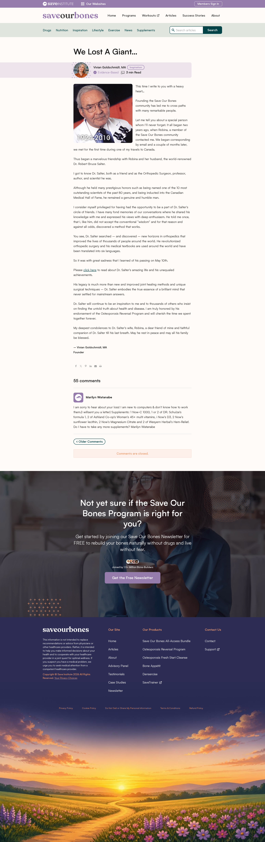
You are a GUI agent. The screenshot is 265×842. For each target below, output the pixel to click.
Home (112, 15)
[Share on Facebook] (75, 366)
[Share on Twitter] (80, 366)
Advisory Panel (118, 666)
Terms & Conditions (170, 708)
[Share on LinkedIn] (90, 366)
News (128, 30)
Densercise (150, 674)
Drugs (47, 30)
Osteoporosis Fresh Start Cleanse (165, 657)
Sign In (208, 3)
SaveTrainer (151, 682)
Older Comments (91, 441)
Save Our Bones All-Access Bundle (166, 641)
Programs (129, 15)
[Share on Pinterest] (85, 366)
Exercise (114, 30)
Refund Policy (196, 708)
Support (211, 649)
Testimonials (116, 674)
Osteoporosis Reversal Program (164, 649)
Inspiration (80, 30)
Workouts (149, 15)
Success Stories (193, 15)
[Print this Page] (100, 366)
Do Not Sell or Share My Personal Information (128, 708)
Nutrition (62, 30)
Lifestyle (98, 30)
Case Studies (117, 682)
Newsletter (115, 691)
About (215, 15)
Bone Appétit (151, 666)
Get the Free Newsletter (132, 577)
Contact (210, 641)
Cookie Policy (89, 708)
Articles (170, 15)
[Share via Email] (95, 366)
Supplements (146, 30)
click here (89, 270)
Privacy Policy (66, 708)
